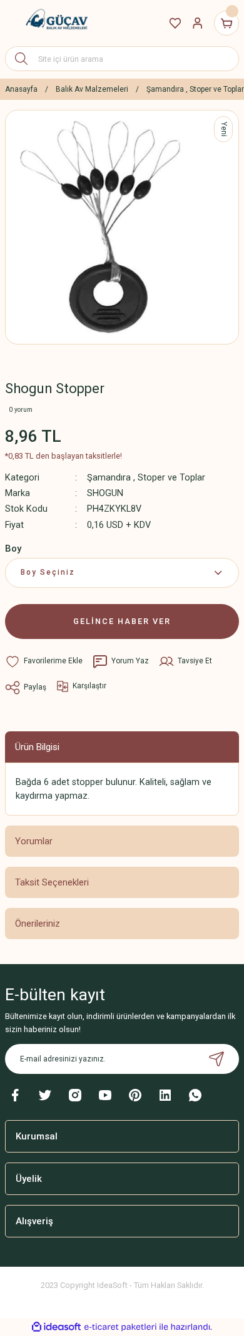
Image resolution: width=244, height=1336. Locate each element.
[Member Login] (197, 23)
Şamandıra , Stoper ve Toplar (146, 477)
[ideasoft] (56, 1327)
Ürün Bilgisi (37, 747)
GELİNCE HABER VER (122, 621)
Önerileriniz (37, 923)
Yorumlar (34, 841)
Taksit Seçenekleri (52, 882)
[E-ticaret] (120, 1327)
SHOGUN (105, 493)
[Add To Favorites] (44, 661)
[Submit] (216, 1059)
